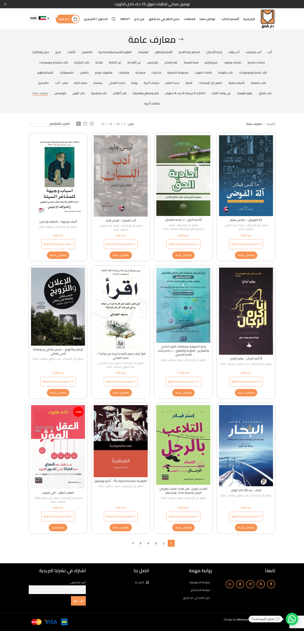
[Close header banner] (5, 4)
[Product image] (183, 305)
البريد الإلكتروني (78, 582)
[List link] (183, 582)
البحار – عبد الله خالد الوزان (246, 490)
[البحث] (114, 19)
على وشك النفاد (43, 498)
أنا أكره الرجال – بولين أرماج (246, 358)
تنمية (242, 225)
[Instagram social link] (250, 584)
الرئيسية (270, 124)
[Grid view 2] (92, 123)
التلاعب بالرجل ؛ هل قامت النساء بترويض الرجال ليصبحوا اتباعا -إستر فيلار (183, 491)
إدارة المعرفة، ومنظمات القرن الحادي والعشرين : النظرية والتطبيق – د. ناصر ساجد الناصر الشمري (183, 350)
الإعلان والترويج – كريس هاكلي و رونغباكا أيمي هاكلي (58, 351)
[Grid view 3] (85, 123)
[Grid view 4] (78, 123)
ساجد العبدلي (106, 363)
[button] (246, 255)
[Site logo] (267, 18)
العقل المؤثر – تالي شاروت (58, 492)
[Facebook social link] (271, 584)
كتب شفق (129, 367)
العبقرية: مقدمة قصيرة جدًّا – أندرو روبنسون (120, 481)
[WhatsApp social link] (230, 584)
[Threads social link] (240, 584)
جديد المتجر (231, 225)
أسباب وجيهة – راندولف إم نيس (58, 221)
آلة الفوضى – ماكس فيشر (246, 220)
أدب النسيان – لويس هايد (121, 220)
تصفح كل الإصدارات (257, 225)
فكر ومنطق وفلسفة (191, 229)
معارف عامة (246, 229)
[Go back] (181, 39)
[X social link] (261, 584)
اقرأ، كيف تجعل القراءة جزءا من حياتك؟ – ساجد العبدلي (121, 356)
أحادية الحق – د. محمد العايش (183, 219)
